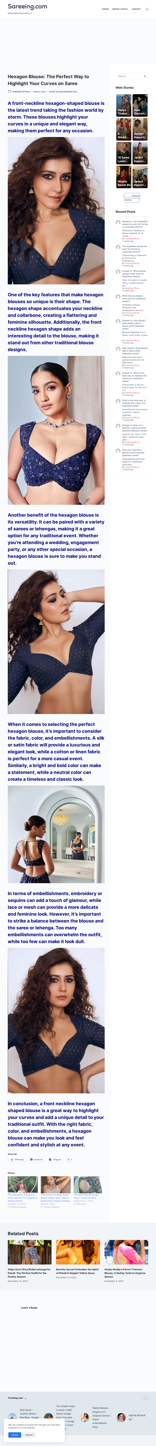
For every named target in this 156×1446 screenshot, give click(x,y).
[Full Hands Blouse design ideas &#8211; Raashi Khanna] (89, 1184)
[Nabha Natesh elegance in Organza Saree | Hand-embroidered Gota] (84, 1417)
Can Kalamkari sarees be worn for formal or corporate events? (134, 249)
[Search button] (145, 76)
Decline (29, 1435)
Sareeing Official (132, 238)
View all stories (132, 197)
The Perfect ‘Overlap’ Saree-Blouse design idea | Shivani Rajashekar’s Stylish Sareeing (55, 1197)
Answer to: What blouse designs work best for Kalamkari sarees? (134, 274)
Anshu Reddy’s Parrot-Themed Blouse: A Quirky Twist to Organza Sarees (125, 1273)
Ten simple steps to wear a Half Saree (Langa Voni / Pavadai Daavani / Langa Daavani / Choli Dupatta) (65, 1417)
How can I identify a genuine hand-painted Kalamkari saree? (133, 453)
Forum (105, 9)
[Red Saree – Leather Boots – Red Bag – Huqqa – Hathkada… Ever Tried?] (12, 1417)
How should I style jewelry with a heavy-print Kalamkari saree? (135, 351)
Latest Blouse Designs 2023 (63, 92)
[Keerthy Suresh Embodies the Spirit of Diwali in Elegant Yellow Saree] (78, 1252)
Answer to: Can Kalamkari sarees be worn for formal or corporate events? (135, 224)
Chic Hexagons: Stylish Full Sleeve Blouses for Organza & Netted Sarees (22, 1197)
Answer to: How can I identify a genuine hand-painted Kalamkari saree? (134, 428)
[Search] (147, 9)
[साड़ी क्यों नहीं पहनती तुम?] (121, 1417)
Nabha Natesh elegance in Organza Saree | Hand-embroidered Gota (101, 1417)
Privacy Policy (120, 9)
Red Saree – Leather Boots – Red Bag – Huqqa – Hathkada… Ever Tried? (29, 1417)
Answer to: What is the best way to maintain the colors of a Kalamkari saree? (134, 377)
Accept (14, 1435)
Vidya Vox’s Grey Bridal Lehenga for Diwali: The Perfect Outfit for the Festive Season (29, 1273)
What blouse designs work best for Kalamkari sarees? (134, 298)
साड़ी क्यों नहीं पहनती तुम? (137, 1417)
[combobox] (129, 76)
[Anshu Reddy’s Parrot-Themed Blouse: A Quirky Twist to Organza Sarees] (126, 1252)
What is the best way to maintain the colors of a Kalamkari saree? (134, 403)
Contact (136, 9)
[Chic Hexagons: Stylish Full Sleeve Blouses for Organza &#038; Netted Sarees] (23, 1184)
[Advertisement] (78, 41)
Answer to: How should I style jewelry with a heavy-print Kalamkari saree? (134, 324)
